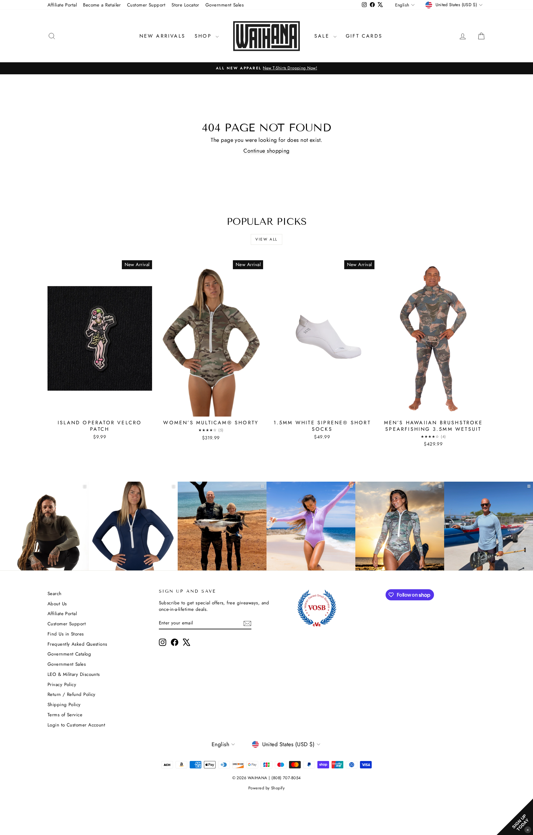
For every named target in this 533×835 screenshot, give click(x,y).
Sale (323, 35)
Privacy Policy (62, 684)
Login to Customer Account (76, 725)
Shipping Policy (64, 704)
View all (266, 239)
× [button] (528, 830)
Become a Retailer (102, 5)
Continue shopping (266, 151)
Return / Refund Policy (72, 694)
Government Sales (224, 5)
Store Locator (185, 5)
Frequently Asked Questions (77, 644)
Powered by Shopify (266, 788)
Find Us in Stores (66, 634)
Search (55, 593)
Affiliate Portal (62, 5)
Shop (204, 35)
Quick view (99, 409)
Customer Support (146, 5)
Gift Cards (364, 35)
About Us (57, 603)
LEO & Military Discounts (74, 674)
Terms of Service (65, 714)
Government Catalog (69, 654)
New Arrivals (162, 35)
